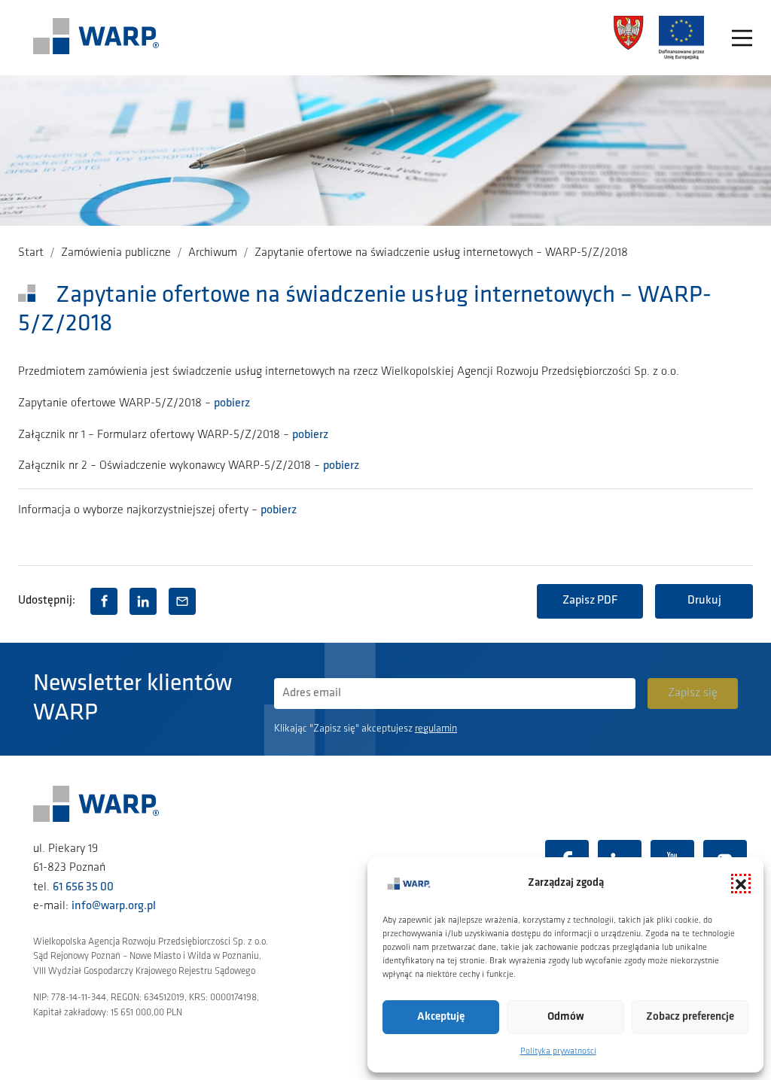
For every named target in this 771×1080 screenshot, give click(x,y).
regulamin (436, 729)
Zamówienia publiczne (116, 253)
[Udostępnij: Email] (182, 601)
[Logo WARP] (96, 37)
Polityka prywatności (558, 1051)
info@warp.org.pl (114, 906)
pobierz (232, 403)
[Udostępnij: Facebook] (103, 601)
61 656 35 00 (83, 887)
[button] (740, 883)
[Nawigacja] (742, 38)
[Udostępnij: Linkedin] (143, 601)
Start (31, 253)
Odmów (565, 1017)
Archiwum (212, 253)
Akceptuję (441, 1017)
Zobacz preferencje (690, 1017)
